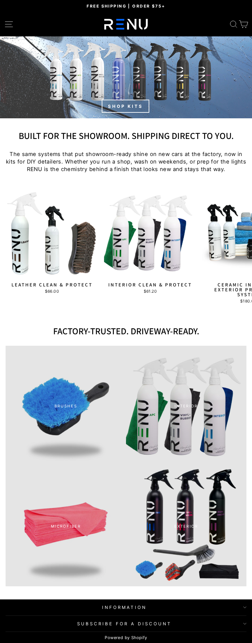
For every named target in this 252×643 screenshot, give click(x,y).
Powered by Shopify (126, 637)
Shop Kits (125, 106)
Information (124, 607)
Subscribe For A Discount (124, 623)
